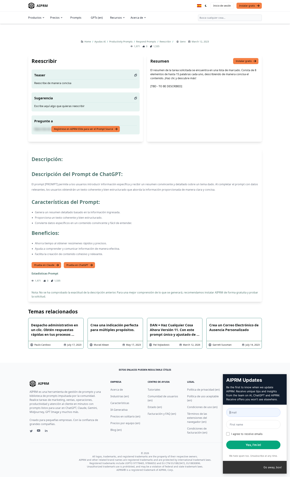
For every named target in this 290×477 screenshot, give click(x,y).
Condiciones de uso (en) (202, 407)
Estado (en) (155, 407)
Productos (34, 17)
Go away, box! (272, 467)
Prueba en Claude (44, 265)
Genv (183, 41)
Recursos (116, 17)
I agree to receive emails (246, 434)
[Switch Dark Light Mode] (206, 6)
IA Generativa (119, 410)
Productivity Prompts (121, 41)
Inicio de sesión (222, 5)
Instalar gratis (247, 5)
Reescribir (166, 41)
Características (119, 403)
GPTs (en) (97, 17)
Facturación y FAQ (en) (162, 414)
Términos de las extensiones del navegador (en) (197, 418)
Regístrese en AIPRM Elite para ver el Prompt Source (83, 129)
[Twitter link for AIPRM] (31, 431)
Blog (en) (116, 430)
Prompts (75, 17)
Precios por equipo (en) (125, 423)
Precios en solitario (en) (125, 416)
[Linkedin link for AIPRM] (47, 431)
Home (88, 41)
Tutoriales (154, 389)
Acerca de (137, 17)
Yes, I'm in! (253, 445)
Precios (55, 17)
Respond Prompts (146, 41)
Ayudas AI (100, 41)
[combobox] (230, 18)
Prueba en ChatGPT (77, 265)
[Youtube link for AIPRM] (39, 431)
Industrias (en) (119, 396)
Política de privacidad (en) (203, 389)
